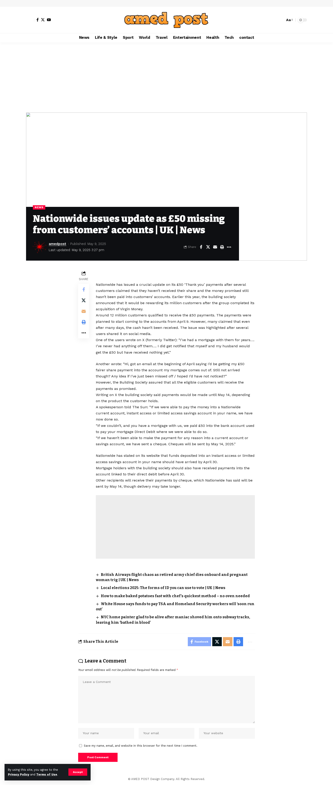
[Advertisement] (166, 76)
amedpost (57, 244)
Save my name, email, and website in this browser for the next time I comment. (140, 745)
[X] (43, 20)
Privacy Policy (18, 774)
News (39, 207)
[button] (77, 772)
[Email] (215, 247)
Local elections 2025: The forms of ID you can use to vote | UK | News (163, 588)
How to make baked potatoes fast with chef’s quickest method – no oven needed (175, 596)
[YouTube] (49, 20)
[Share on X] (208, 247)
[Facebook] (37, 20)
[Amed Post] (166, 20)
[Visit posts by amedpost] (39, 247)
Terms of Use (46, 774)
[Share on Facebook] (201, 247)
